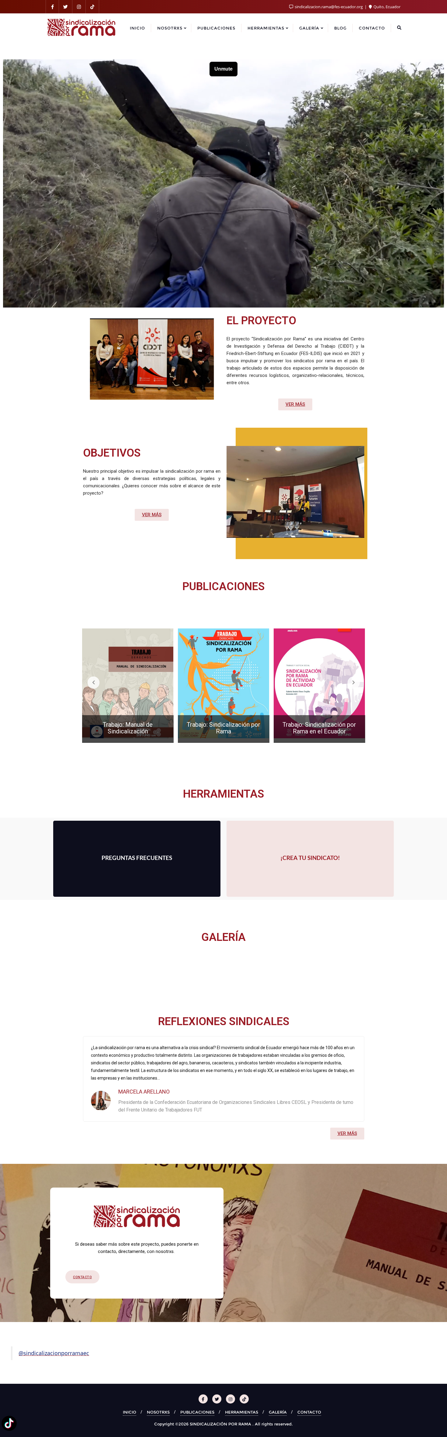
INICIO (129, 1412)
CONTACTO (309, 1412)
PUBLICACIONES (197, 1412)
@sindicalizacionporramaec (54, 1353)
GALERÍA (278, 1412)
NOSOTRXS (158, 1412)
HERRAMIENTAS (241, 1412)
